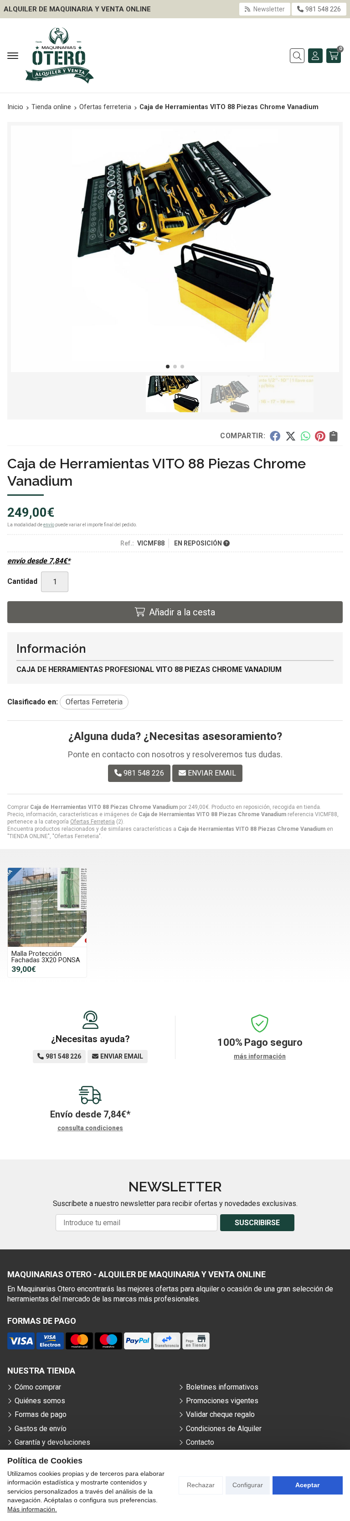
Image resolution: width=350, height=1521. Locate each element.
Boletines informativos (222, 1387)
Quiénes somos (40, 1400)
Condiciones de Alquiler (224, 1428)
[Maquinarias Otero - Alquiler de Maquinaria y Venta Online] (60, 55)
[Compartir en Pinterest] (320, 436)
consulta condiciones (90, 1128)
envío (48, 524)
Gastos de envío (41, 1428)
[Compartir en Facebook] (275, 436)
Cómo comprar (38, 1387)
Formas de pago (41, 1414)
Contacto (200, 1442)
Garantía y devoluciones (52, 1442)
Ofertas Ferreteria (92, 821)
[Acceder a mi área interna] (315, 55)
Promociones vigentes (222, 1400)
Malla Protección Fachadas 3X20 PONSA (45, 957)
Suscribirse (257, 1222)
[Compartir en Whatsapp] (305, 436)
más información (260, 1056)
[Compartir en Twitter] (290, 436)
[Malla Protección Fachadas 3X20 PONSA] (47, 907)
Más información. (32, 1509)
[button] (168, 366)
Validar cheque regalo (220, 1414)
